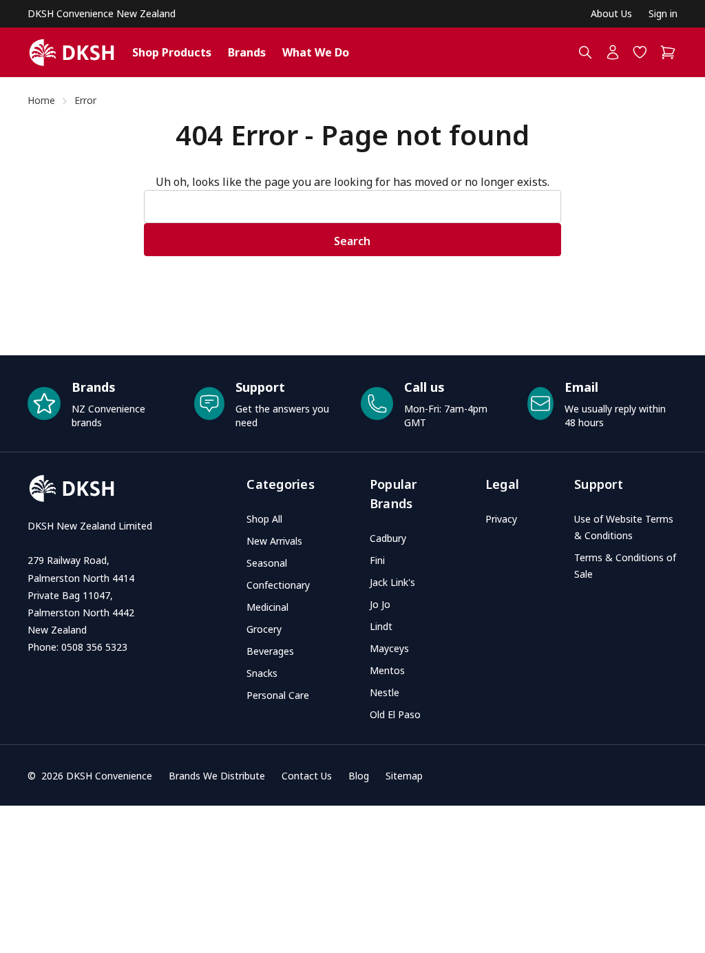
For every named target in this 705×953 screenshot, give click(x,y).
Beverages (270, 651)
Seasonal (266, 562)
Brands (247, 52)
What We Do (315, 52)
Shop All (264, 518)
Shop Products (171, 52)
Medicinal (267, 607)
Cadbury (388, 538)
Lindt (381, 626)
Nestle (384, 692)
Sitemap (404, 775)
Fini (377, 560)
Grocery (264, 629)
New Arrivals (274, 540)
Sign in (663, 13)
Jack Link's (392, 582)
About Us (611, 13)
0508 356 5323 (94, 646)
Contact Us (307, 775)
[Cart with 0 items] (668, 52)
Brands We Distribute (217, 775)
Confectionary (278, 584)
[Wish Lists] (640, 52)
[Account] (612, 52)
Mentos (387, 670)
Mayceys (389, 648)
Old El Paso (395, 714)
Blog (358, 775)
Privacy (501, 518)
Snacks (261, 673)
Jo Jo (380, 604)
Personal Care (277, 695)
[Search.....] (585, 52)
